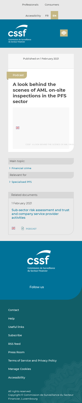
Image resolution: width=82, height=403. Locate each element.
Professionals (30, 4)
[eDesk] (64, 33)
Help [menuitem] (11, 318)
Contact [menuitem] (13, 310)
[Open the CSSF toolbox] (55, 35)
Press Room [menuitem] (16, 352)
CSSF (28, 144)
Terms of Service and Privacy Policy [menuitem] (32, 360)
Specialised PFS (22, 181)
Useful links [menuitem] (16, 327)
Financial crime (21, 168)
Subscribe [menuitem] (15, 335)
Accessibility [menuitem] (16, 377)
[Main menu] (71, 32)
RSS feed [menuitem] (14, 344)
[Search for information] (51, 35)
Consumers (52, 4)
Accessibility (33, 15)
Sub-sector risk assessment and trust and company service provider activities (40, 213)
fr (46, 15)
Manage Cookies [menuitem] (19, 369)
